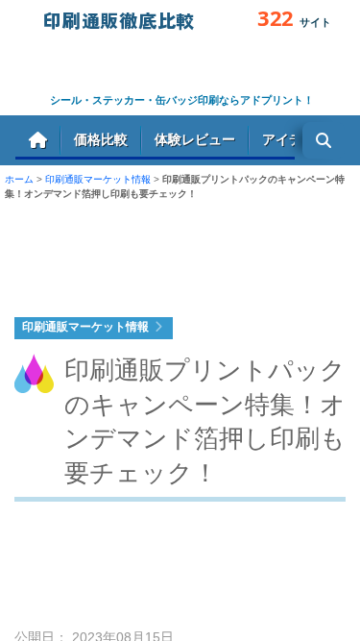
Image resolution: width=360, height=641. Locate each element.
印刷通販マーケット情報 (98, 179)
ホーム (37, 140)
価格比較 (101, 139)
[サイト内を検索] (323, 140)
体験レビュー (195, 139)
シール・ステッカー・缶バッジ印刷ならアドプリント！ (182, 100)
